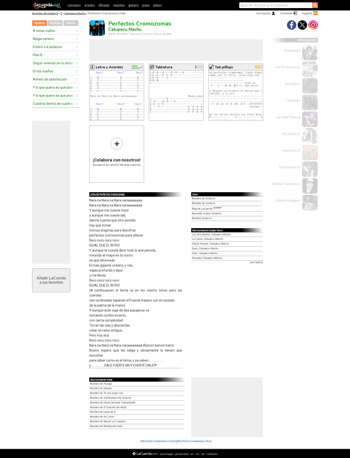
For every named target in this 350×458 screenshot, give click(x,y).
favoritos (119, 6)
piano (146, 6)
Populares (39, 23)
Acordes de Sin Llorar (102, 416)
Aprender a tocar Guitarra (206, 213)
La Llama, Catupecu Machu (207, 239)
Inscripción (263, 13)
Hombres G (291, 150)
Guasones (292, 50)
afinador (104, 6)
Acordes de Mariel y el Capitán (107, 421)
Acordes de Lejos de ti (102, 411)
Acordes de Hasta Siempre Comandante (112, 402)
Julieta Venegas (287, 200)
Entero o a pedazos (47, 47)
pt (203, 453)
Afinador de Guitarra (203, 203)
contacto (212, 453)
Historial (70, 23)
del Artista (55, 23)
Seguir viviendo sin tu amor (53, 63)
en (198, 453)
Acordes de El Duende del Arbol (108, 407)
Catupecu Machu (75, 13)
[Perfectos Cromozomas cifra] (194, 441)
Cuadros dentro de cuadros (53, 104)
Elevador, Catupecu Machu (207, 258)
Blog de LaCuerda (206, 208)
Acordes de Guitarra (45, 13)
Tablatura (163, 67)
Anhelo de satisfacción (50, 79)
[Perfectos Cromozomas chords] (158, 441)
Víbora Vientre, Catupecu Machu (210, 243)
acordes (89, 6)
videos (157, 6)
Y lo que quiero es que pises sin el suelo (54, 95)
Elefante (293, 100)
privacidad (181, 453)
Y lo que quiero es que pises (53, 87)
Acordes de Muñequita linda (106, 426)
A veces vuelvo (44, 31)
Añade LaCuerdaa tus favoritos (51, 280)
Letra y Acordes (109, 67)
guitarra (133, 6)
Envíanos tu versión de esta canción (117, 152)
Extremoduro (289, 167)
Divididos (292, 84)
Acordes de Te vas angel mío (106, 393)
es (192, 453)
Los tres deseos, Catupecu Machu (211, 234)
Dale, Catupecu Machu (205, 253)
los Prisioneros (287, 67)
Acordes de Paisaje (101, 383)
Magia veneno (43, 39)
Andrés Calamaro (286, 184)
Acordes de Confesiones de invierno (110, 397)
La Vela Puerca (288, 117)
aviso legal (166, 453)
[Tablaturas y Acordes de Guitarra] (47, 8)
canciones (74, 6)
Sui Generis (291, 134)
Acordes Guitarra (201, 218)
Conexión (286, 13)
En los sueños (43, 71)
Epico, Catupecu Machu (205, 248)
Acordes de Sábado (101, 388)
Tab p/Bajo (224, 67)
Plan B (37, 55)
